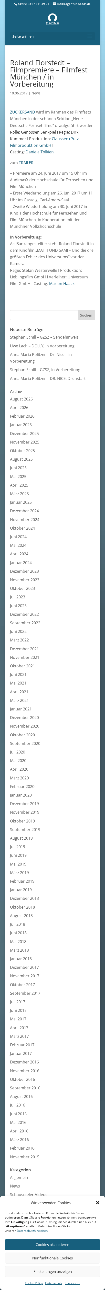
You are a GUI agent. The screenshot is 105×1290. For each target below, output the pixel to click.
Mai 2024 (18, 545)
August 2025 (21, 459)
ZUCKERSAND (22, 112)
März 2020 (19, 778)
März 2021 (19, 700)
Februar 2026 (22, 416)
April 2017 (19, 1027)
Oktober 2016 (22, 1079)
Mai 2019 (18, 864)
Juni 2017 (18, 1010)
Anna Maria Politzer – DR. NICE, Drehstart (48, 378)
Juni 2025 (18, 467)
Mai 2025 (18, 476)
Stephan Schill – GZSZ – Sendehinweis (44, 337)
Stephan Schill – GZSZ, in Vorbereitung (45, 369)
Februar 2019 (22, 881)
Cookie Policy (34, 1283)
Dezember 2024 (24, 511)
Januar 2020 (21, 795)
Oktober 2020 (22, 735)
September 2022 (25, 623)
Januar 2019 (21, 889)
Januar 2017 (21, 1053)
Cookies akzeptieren (52, 1244)
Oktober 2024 (22, 528)
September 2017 (25, 993)
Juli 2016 (17, 1105)
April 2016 (19, 1131)
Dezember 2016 (24, 1062)
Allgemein (19, 1177)
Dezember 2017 (24, 967)
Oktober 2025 (22, 450)
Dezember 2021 (24, 648)
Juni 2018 (18, 933)
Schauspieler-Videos (28, 1194)
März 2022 (19, 640)
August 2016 (21, 1096)
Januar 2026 (21, 424)
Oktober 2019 (22, 821)
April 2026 (19, 407)
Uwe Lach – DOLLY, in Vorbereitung (42, 346)
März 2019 (19, 872)
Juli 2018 (17, 924)
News (36, 93)
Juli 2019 (17, 846)
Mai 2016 (18, 1122)
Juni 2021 (18, 674)
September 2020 (25, 743)
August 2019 (21, 838)
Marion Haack (61, 283)
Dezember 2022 (24, 614)
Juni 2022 (18, 631)
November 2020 (24, 726)
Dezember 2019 (24, 803)
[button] (97, 1202)
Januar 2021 (21, 709)
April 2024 (19, 554)
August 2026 (21, 399)
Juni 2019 (18, 855)
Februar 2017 (22, 1045)
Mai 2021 (18, 683)
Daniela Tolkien (40, 152)
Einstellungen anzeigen (52, 1271)
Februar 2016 (22, 1148)
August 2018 (21, 915)
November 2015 (24, 1157)
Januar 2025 (21, 502)
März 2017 (19, 1036)
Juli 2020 (17, 752)
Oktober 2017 (22, 984)
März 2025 (19, 493)
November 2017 (24, 976)
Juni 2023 (18, 605)
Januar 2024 (21, 562)
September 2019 (25, 829)
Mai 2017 (18, 1019)
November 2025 (24, 442)
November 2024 (24, 519)
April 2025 (19, 485)
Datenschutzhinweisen (32, 1231)
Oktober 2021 (22, 666)
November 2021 (24, 657)
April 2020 (19, 769)
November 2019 (24, 812)
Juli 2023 (17, 597)
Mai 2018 (18, 941)
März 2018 (19, 950)
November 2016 (24, 1070)
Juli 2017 (17, 1002)
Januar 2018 (21, 958)
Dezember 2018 (24, 898)
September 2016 (25, 1088)
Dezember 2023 (24, 571)
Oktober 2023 (22, 588)
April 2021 (19, 692)
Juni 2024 (18, 536)
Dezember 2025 (24, 433)
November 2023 (24, 579)
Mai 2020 (18, 760)
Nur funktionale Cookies (52, 1258)
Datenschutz (53, 1283)
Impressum (72, 1283)
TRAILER (26, 162)
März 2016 (19, 1139)
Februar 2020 (22, 786)
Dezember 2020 (24, 717)
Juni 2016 (18, 1114)
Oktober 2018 (22, 907)
